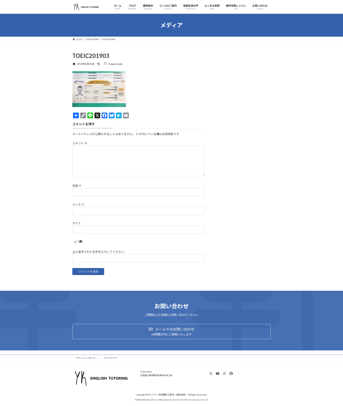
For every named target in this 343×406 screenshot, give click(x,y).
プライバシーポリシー (86, 358)
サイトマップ (110, 358)
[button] (171, 331)
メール (78, 204)
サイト (76, 223)
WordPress (152, 399)
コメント (79, 143)
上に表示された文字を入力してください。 (99, 251)
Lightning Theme (171, 399)
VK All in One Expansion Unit (194, 399)
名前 (76, 185)
